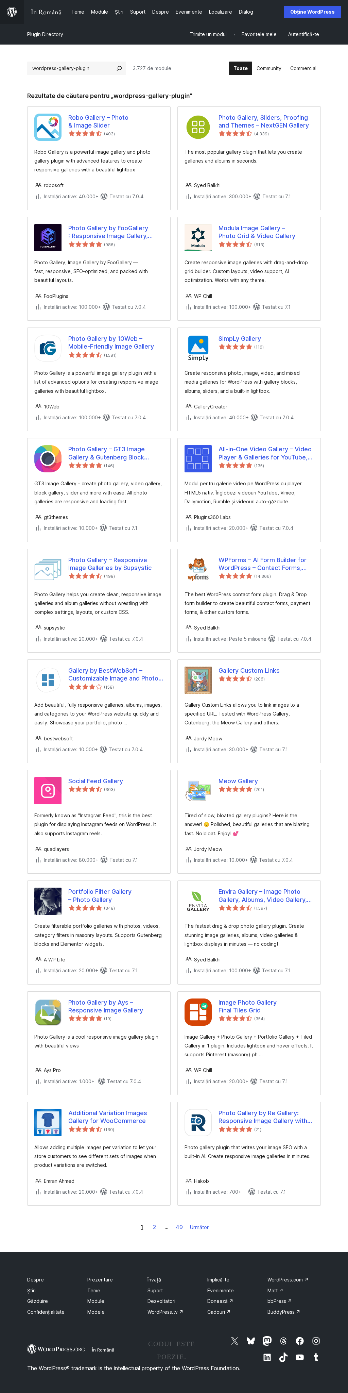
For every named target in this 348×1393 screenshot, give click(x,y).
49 (179, 1227)
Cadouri (219, 1312)
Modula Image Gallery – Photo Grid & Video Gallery (257, 231)
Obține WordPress (312, 12)
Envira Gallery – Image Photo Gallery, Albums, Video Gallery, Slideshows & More (263, 896)
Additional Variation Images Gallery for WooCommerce (107, 1116)
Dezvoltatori (161, 1301)
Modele (96, 1312)
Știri (31, 1290)
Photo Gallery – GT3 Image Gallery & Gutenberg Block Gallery (106, 453)
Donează (220, 1301)
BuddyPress (283, 1312)
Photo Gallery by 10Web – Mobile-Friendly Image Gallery (111, 342)
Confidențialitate (46, 1312)
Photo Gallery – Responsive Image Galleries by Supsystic (110, 563)
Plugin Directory (45, 34)
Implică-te (218, 1279)
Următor (199, 1227)
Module (95, 1301)
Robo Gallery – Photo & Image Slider (98, 121)
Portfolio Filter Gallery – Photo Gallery (100, 895)
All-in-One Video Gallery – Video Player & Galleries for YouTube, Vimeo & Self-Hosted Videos (265, 453)
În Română (103, 1350)
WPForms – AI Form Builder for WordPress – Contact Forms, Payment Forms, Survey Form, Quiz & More (263, 564)
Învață (154, 1279)
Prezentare (100, 1279)
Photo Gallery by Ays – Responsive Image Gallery (105, 1006)
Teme (93, 1290)
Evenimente (220, 1290)
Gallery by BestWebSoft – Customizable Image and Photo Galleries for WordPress (113, 675)
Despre (35, 1279)
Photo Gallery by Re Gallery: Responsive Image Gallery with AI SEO (263, 1117)
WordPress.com (288, 1279)
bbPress (279, 1301)
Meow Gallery (238, 781)
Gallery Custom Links (249, 670)
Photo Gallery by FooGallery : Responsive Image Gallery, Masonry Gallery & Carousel (108, 232)
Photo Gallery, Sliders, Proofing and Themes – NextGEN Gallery (264, 121)
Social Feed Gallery (95, 781)
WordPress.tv (165, 1312)
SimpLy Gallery (240, 338)
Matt (275, 1290)
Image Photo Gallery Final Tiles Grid (248, 1006)
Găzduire (37, 1301)
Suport (155, 1290)
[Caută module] (119, 68)
